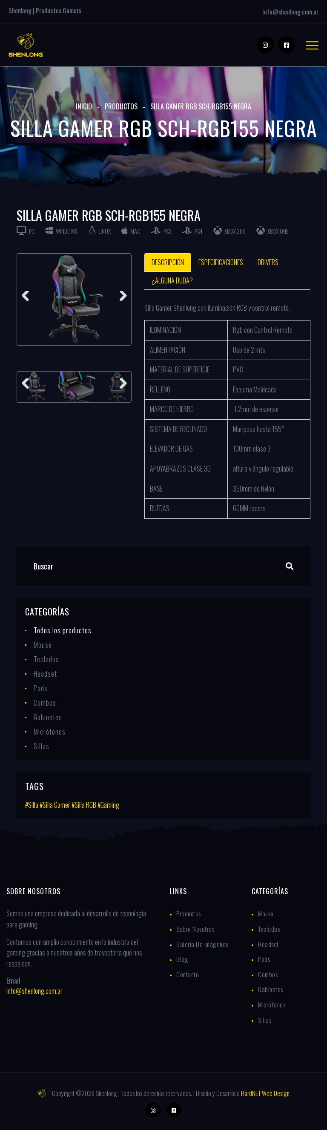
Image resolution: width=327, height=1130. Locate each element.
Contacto (187, 974)
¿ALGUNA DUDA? (172, 280)
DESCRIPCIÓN (168, 262)
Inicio (84, 106)
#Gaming (108, 805)
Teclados (46, 659)
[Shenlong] (26, 44)
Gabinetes (48, 717)
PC (31, 230)
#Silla (31, 805)
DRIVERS (268, 262)
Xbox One (277, 230)
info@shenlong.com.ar (290, 11)
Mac (135, 230)
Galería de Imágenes (202, 944)
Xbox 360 (234, 230)
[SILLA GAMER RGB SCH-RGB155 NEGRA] (74, 299)
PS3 (167, 230)
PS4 (198, 230)
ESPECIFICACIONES (220, 262)
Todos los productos (63, 630)
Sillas (41, 746)
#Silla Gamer (55, 805)
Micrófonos (50, 732)
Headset (45, 674)
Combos (45, 703)
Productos (121, 106)
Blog (182, 959)
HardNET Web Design (265, 1093)
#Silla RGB (84, 805)
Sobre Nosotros (195, 928)
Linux (104, 230)
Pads (41, 688)
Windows (65, 230)
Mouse (43, 645)
